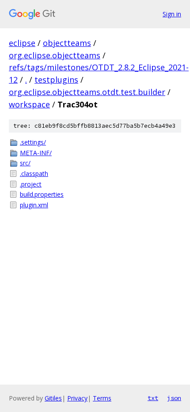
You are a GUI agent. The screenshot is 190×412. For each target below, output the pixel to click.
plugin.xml (34, 205)
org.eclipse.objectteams (54, 55)
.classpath (34, 173)
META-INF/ (36, 153)
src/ (25, 163)
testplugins (56, 79)
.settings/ (33, 142)
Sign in (172, 14)
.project (31, 184)
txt (153, 398)
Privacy (77, 398)
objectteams (67, 43)
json (174, 398)
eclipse (22, 43)
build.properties (42, 194)
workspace (29, 104)
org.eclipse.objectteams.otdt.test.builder (87, 92)
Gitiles (53, 398)
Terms (102, 398)
